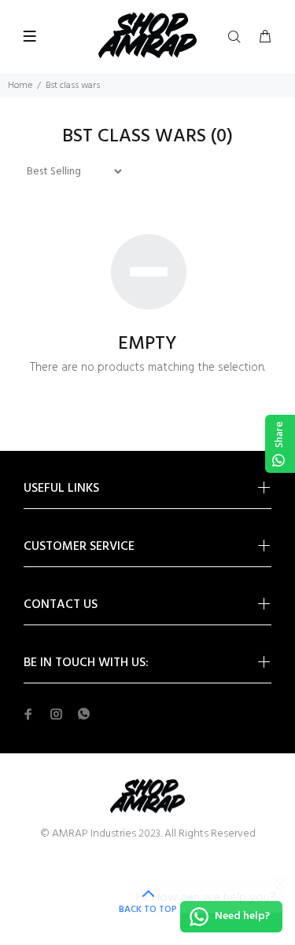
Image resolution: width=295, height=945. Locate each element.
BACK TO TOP (148, 910)
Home (20, 85)
